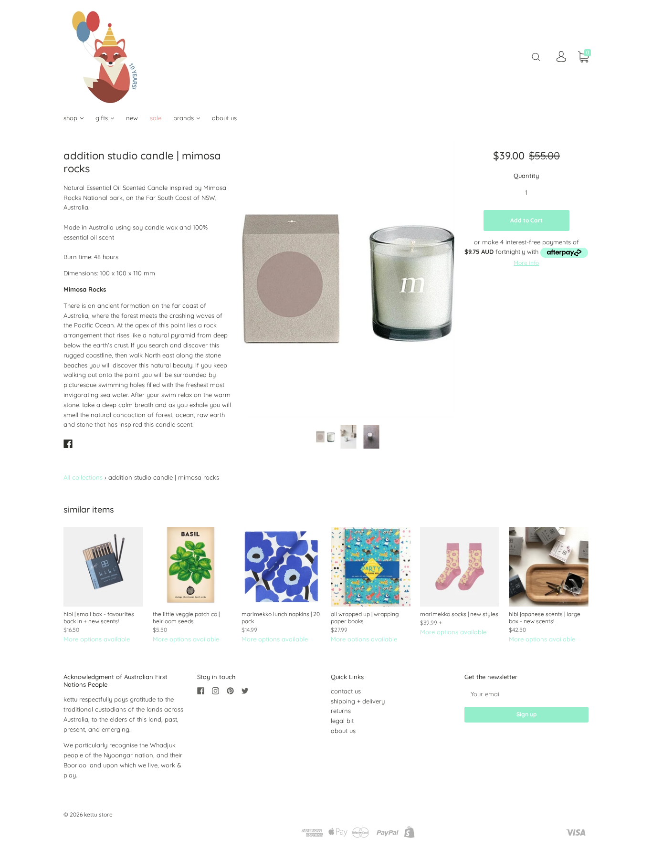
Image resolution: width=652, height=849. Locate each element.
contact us (346, 691)
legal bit (342, 720)
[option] (348, 279)
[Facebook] (68, 444)
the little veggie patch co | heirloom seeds (186, 617)
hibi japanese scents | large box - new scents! (544, 617)
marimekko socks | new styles (459, 614)
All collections (83, 477)
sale (155, 118)
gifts (102, 118)
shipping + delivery (358, 701)
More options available (96, 639)
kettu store (98, 814)
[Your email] (526, 694)
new (132, 118)
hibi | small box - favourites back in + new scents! (98, 617)
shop (71, 118)
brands (184, 118)
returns (341, 710)
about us (224, 118)
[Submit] (536, 56)
